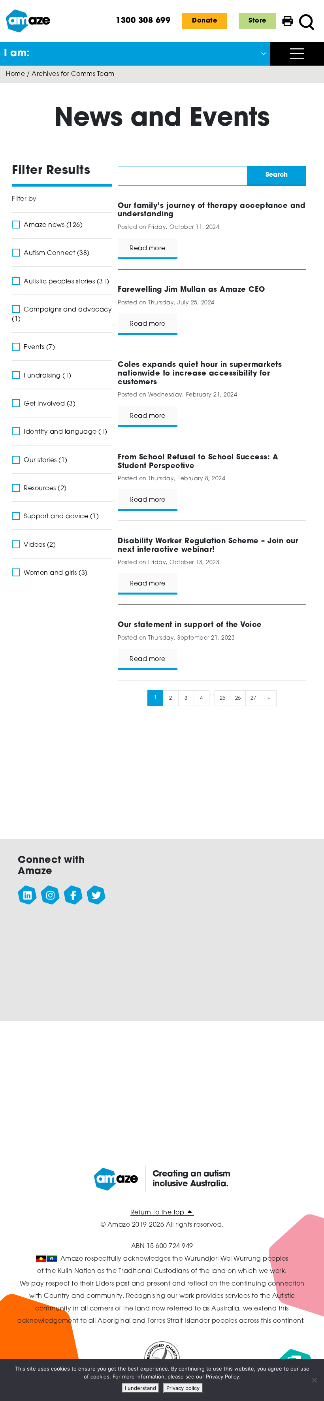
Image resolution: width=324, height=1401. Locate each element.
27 (253, 697)
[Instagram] (50, 895)
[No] (314, 1380)
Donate (204, 21)
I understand (140, 1388)
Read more (148, 248)
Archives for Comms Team (73, 74)
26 (238, 697)
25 (222, 697)
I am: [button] (17, 54)
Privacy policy (183, 1388)
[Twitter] (96, 895)
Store (257, 21)
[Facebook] (73, 895)
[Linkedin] (28, 895)
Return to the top (158, 1213)
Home (15, 74)
